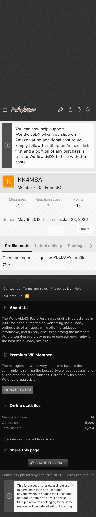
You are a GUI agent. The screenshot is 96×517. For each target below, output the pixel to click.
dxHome (9, 296)
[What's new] (79, 109)
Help (77, 288)
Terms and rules (35, 288)
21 (17, 205)
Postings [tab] (76, 245)
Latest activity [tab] (48, 245)
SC (58, 187)
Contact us (11, 288)
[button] (5, 110)
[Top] (21, 296)
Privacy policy (61, 288)
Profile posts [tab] (17, 245)
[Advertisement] (48, 50)
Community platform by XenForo (49, 475)
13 (78, 205)
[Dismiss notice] (73, 486)
